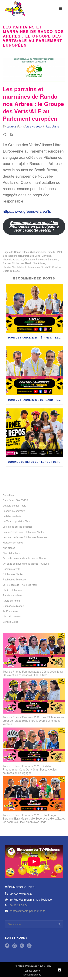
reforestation (32, 267)
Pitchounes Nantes (13, 574)
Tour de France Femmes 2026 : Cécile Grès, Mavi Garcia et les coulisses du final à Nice (33, 673)
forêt (26, 255)
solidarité (46, 267)
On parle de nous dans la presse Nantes (25, 558)
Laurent (11, 126)
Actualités (8, 495)
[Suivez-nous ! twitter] (22, 945)
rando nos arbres (35, 263)
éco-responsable (12, 255)
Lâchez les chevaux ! (14, 511)
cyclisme (35, 252)
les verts (35, 255)
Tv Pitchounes (11, 611)
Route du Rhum (11, 600)
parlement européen (47, 259)
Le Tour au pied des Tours (17, 521)
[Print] (13, 134)
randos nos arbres (13, 267)
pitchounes (18, 263)
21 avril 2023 (34, 126)
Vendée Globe (10, 621)
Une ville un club (12, 616)
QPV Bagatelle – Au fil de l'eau (20, 584)
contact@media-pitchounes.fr (27, 911)
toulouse (15, 270)
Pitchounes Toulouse (14, 579)
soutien (56, 267)
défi (43, 252)
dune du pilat (54, 252)
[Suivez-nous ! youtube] (29, 945)
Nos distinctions (11, 553)
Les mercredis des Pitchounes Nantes (24, 532)
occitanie (29, 259)
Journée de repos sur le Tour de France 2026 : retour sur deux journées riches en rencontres (35, 462)
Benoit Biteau (21, 252)
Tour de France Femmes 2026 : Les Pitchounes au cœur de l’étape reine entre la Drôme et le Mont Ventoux (33, 720)
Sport (6, 270)
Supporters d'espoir (13, 606)
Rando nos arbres (12, 595)
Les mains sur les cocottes (17, 526)
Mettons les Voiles (13, 542)
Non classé (52, 126)
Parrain (7, 263)
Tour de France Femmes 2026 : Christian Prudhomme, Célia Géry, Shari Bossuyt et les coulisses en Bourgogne (30, 769)
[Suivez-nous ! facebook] (7, 945)
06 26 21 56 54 (19, 905)
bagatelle (8, 252)
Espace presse (32, 970)
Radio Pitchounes (12, 590)
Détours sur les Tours (14, 505)
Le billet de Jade (12, 516)
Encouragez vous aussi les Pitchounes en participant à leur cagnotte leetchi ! (34, 226)
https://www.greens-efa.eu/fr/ (27, 211)
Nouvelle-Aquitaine (13, 259)
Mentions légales (32, 974)
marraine (46, 255)
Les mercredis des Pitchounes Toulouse (25, 537)
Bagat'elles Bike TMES (15, 500)
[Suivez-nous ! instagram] (14, 945)
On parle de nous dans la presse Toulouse (26, 563)
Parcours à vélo (11, 569)
